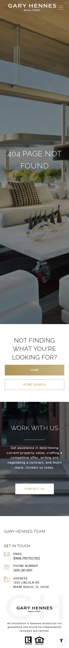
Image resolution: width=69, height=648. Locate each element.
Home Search (34, 384)
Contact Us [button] (34, 488)
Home (34, 370)
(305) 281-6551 (22, 570)
